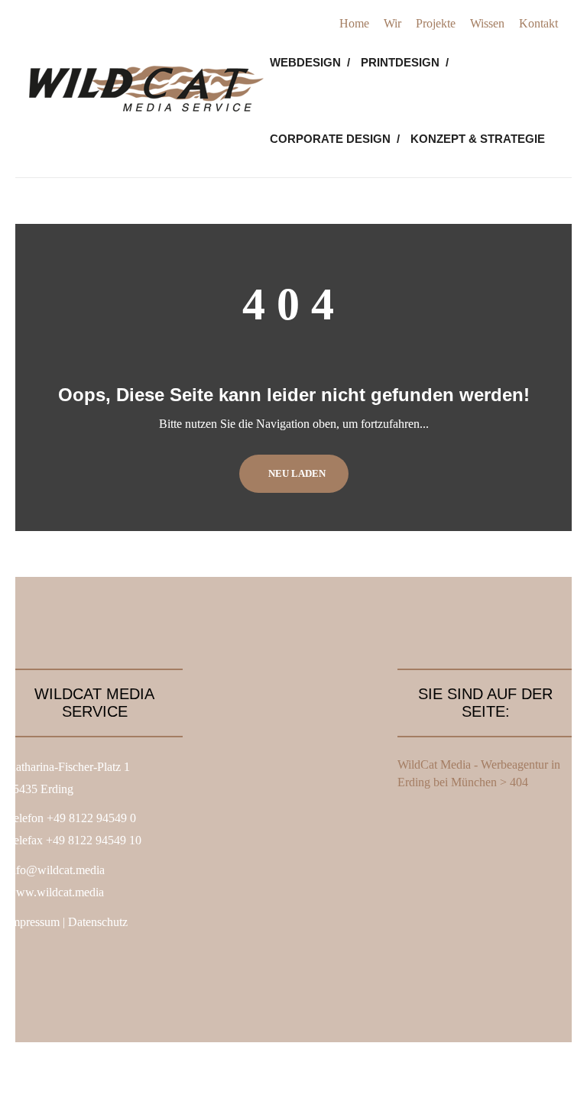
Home (354, 23)
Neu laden (297, 473)
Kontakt (538, 23)
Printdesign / (405, 62)
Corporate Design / (335, 138)
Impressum (33, 921)
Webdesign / (310, 62)
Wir (392, 23)
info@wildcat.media (56, 869)
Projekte (436, 23)
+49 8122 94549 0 (91, 817)
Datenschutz (98, 921)
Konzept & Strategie (477, 138)
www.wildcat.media (55, 892)
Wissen (487, 23)
